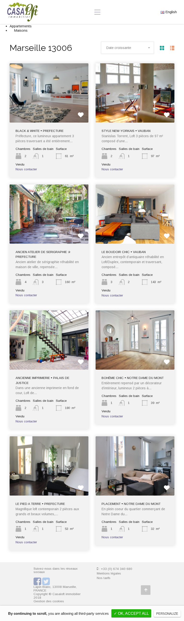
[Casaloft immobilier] (22, 19)
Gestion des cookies (49, 601)
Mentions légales (109, 573)
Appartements (21, 26)
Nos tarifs (103, 578)
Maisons (21, 30)
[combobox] (127, 48)
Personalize (167, 613)
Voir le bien (49, 110)
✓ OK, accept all (131, 613)
